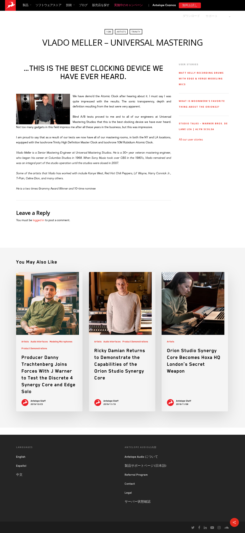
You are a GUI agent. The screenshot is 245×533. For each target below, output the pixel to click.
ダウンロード (191, 15)
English (20, 456)
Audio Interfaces (39, 341)
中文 (19, 474)
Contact (130, 483)
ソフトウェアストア (48, 5)
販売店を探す (100, 5)
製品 (25, 5)
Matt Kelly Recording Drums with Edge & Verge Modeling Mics (201, 78)
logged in (38, 220)
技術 (69, 5)
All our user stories (191, 139)
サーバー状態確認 (137, 501)
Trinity (135, 31)
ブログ (83, 5)
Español (21, 465)
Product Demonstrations (34, 348)
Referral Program (136, 474)
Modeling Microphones (61, 341)
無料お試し (189, 5)
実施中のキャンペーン (128, 5)
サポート (212, 16)
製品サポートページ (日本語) (145, 465)
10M (108, 31)
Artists (121, 31)
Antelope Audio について (141, 456)
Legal (128, 492)
